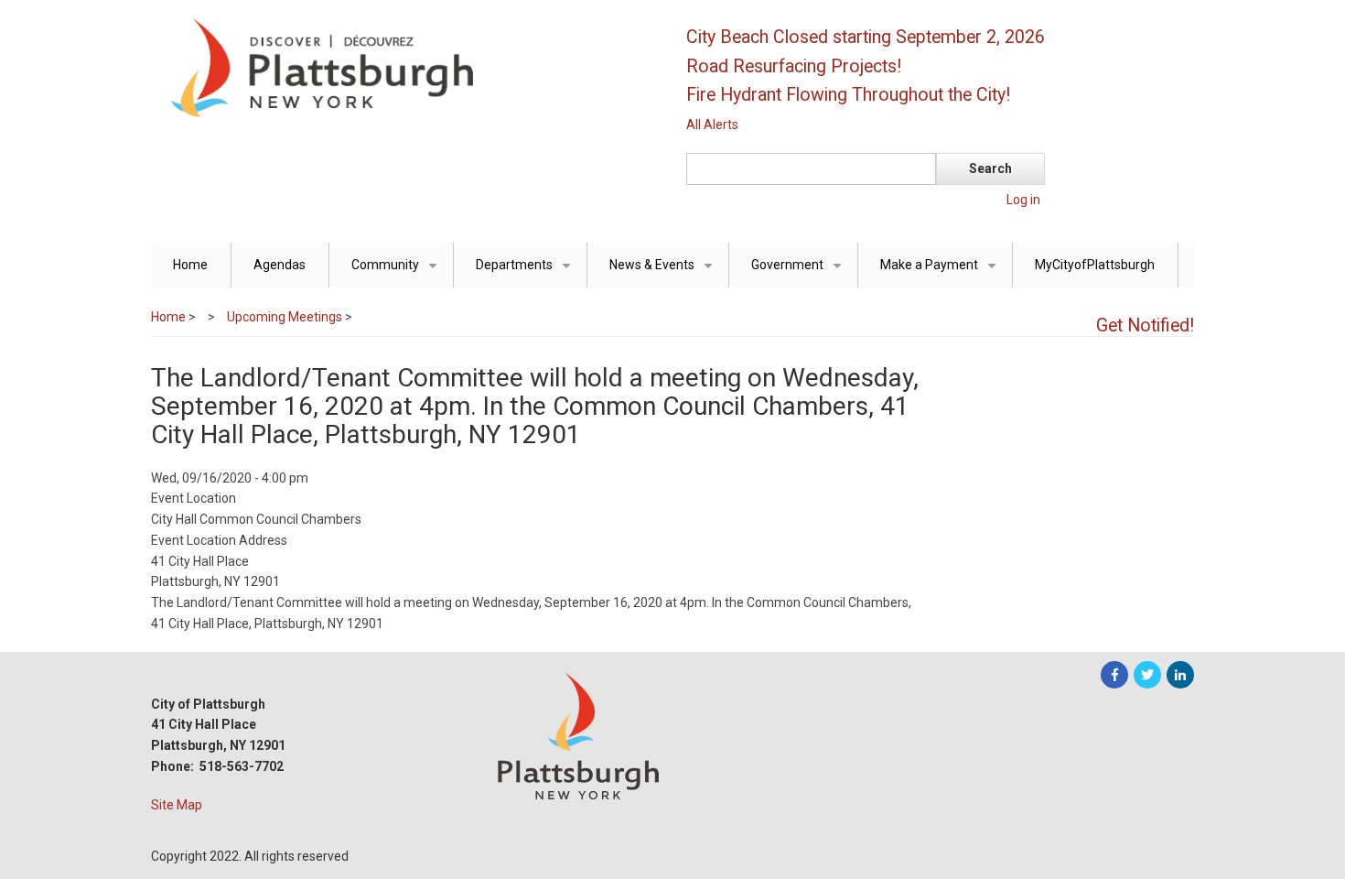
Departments (526, 272)
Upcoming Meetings (284, 316)
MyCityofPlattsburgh (1095, 264)
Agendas (279, 264)
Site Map (176, 805)
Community (397, 272)
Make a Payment (941, 272)
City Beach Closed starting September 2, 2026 (865, 37)
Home (190, 264)
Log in (1023, 199)
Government (799, 272)
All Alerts (712, 124)
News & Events (664, 272)
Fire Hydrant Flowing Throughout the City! (848, 94)
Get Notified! (1145, 325)
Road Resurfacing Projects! (793, 66)
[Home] (402, 67)
